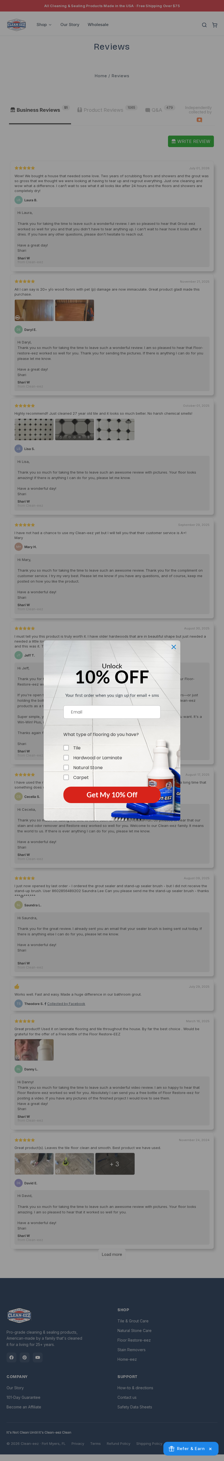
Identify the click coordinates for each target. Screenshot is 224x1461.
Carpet (81, 777)
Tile (77, 747)
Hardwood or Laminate (97, 757)
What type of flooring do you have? (101, 734)
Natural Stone (88, 767)
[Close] (173, 647)
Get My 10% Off (112, 794)
